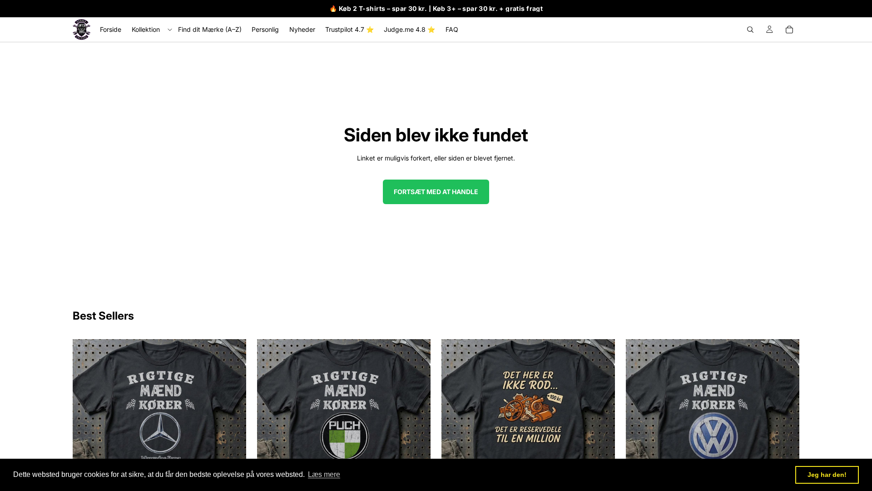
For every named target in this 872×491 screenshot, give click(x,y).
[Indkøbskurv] (789, 30)
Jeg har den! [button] (827, 474)
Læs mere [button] (324, 474)
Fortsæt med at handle (436, 191)
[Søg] (750, 30)
